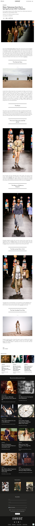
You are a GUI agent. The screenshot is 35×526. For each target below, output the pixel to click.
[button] (31, 78)
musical (22, 111)
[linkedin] (8, 18)
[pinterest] (6, 18)
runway (6, 348)
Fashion (4, 5)
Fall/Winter (10, 177)
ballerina (12, 241)
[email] (3, 18)
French (31, 48)
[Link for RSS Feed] (20, 522)
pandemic (25, 56)
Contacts (9, 524)
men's (5, 302)
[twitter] (9, 18)
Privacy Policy (22, 511)
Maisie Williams (9, 340)
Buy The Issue (28, 1)
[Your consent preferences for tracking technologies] (33, 524)
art (6, 95)
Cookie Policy (24, 524)
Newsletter (14, 524)
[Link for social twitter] (14, 522)
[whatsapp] (10, 18)
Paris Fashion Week (11, 48)
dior (3, 348)
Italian (5, 243)
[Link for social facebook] (16, 522)
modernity (28, 180)
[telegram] (12, 18)
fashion (22, 94)
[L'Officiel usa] (17, 1)
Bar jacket (10, 176)
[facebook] (5, 18)
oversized (21, 304)
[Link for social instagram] (18, 522)
